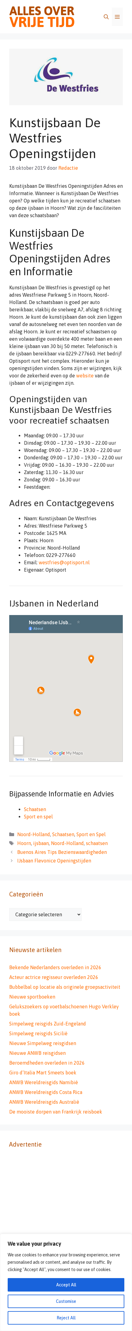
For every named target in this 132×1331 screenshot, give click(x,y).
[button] (106, 17)
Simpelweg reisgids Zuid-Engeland (47, 1023)
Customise (66, 1301)
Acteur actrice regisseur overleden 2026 (53, 977)
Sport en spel (38, 816)
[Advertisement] (66, 1224)
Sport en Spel (91, 834)
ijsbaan (41, 843)
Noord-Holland (33, 834)
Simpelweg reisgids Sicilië (38, 1033)
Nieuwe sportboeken (32, 996)
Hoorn (24, 843)
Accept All (66, 1284)
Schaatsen (35, 809)
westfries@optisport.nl (64, 562)
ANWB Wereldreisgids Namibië (43, 1082)
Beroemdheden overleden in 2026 (47, 1063)
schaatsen (97, 843)
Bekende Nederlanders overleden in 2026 (55, 967)
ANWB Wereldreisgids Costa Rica (45, 1092)
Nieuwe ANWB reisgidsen (37, 1053)
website (85, 375)
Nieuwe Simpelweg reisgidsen (42, 1043)
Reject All (66, 1317)
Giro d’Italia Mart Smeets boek (42, 1072)
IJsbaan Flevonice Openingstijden (54, 860)
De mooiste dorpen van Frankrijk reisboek (55, 1111)
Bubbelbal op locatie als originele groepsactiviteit (64, 987)
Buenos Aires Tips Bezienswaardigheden (62, 852)
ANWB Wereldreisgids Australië (44, 1102)
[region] (66, 1282)
